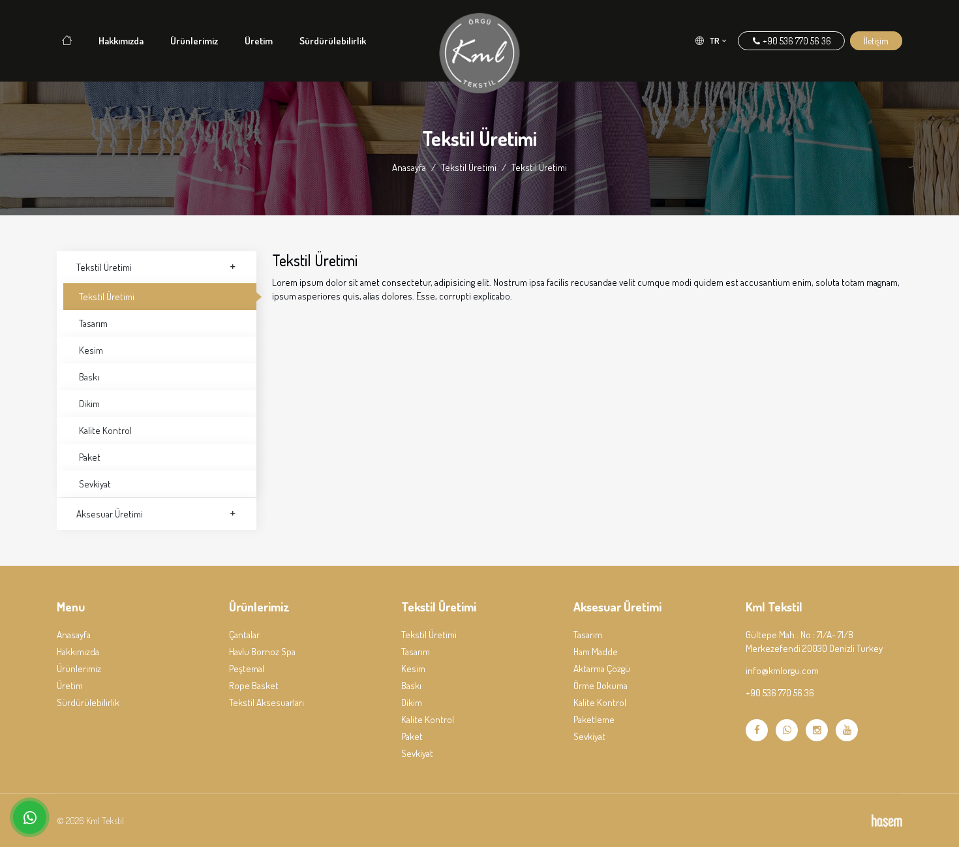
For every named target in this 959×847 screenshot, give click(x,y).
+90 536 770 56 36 (796, 40)
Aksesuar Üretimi (109, 514)
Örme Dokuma (600, 685)
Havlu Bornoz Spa (262, 651)
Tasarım (93, 323)
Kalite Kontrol (105, 430)
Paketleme (594, 719)
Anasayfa (409, 167)
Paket (89, 457)
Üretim (259, 41)
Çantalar (244, 634)
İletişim (876, 40)
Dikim (89, 403)
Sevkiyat (95, 484)
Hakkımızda (121, 41)
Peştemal (246, 668)
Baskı (89, 377)
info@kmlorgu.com (782, 670)
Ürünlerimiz (194, 41)
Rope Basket (254, 685)
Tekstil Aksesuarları (266, 702)
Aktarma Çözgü (601, 668)
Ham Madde (595, 651)
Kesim (91, 350)
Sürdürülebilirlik (332, 41)
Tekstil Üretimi (468, 167)
